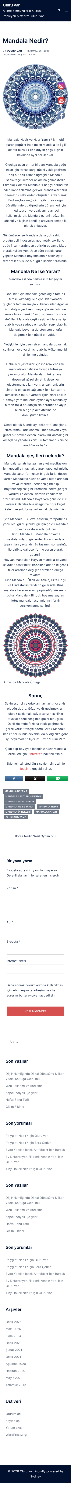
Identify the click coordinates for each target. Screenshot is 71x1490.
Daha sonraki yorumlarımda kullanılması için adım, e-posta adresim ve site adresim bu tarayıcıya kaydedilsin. (35, 990)
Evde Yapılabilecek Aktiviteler (27, 1150)
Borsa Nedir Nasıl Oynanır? (34, 836)
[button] (58, 10)
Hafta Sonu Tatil (17, 1100)
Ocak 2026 (14, 1322)
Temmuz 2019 (16, 1385)
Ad (10, 922)
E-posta (13, 941)
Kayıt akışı (13, 1421)
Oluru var (11, 5)
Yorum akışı (14, 1428)
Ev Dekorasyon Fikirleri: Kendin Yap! (31, 1157)
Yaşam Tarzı (26, 54)
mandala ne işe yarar (19, 806)
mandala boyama (16, 791)
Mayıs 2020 (14, 1378)
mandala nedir (48, 806)
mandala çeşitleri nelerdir (23, 796)
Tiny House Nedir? (19, 1169)
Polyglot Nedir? (17, 1136)
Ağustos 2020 (16, 1364)
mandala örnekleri (17, 811)
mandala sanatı (46, 811)
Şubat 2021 (14, 1350)
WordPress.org (16, 1435)
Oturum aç (13, 1414)
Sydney (35, 1476)
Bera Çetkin (43, 1143)
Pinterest (34, 754)
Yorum (12, 888)
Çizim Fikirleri (15, 1107)
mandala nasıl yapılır (19, 801)
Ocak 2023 (14, 1343)
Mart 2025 (13, 1329)
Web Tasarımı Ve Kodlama (24, 1086)
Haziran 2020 (15, 1371)
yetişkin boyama (15, 816)
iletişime (26, 769)
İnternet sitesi (16, 961)
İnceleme (9, 54)
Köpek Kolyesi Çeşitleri (22, 1093)
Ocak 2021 (13, 1357)
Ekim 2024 (13, 1336)
